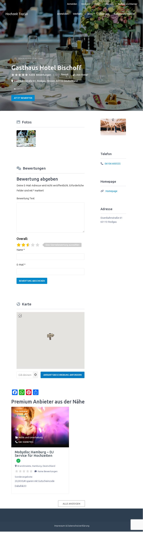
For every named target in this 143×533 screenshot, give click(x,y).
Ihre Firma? (82, 74)
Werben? (85, 4)
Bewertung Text (25, 198)
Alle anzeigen (71, 503)
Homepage (111, 191)
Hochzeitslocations (30, 58)
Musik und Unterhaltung (31, 437)
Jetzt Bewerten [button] (23, 98)
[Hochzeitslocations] (15, 59)
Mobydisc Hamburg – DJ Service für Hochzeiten (34, 453)
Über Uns (109, 4)
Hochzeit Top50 (16, 14)
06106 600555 (113, 163)
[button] (50, 336)
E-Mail (21, 264)
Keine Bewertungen (40, 74)
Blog (96, 4)
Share (20, 89)
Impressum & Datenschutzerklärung (71, 526)
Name (21, 249)
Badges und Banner (127, 4)
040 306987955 (25, 442)
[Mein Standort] (35, 374)
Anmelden (72, 4)
